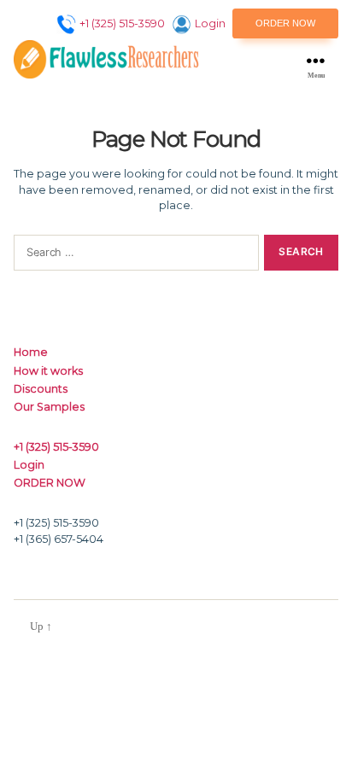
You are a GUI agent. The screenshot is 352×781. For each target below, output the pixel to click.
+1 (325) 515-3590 (122, 23)
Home (31, 352)
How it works (48, 370)
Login (210, 23)
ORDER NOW (285, 23)
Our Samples (49, 406)
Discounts (40, 388)
